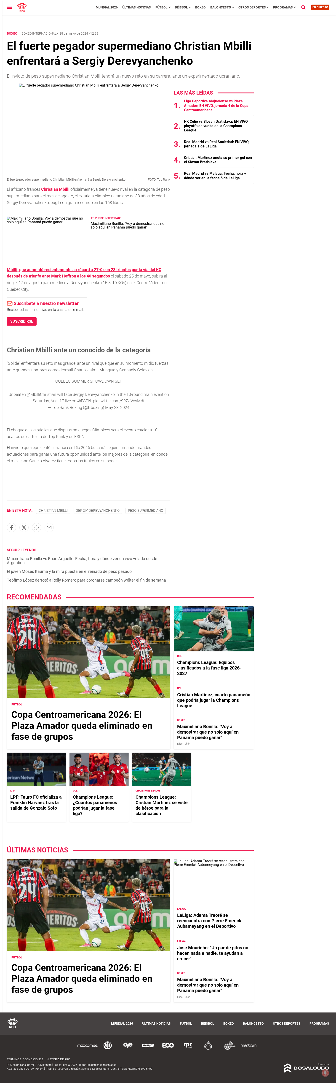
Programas (283, 7)
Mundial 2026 (107, 7)
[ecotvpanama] (168, 1049)
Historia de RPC (58, 1059)
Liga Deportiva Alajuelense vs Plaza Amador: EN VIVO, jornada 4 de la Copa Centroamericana (216, 105)
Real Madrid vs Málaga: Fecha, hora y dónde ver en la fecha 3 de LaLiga (215, 175)
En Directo (320, 7)
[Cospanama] (148, 1049)
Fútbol (161, 7)
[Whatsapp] (36, 527)
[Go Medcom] (87, 1049)
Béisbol (181, 7)
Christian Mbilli (53, 511)
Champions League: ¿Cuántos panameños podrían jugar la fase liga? (95, 805)
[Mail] (49, 527)
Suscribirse (21, 321)
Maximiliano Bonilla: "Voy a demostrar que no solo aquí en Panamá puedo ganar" (127, 225)
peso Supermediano (145, 511)
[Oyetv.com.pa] (128, 1049)
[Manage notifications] (325, 1073)
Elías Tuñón (183, 743)
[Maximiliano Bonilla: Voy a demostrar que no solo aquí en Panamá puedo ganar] (47, 222)
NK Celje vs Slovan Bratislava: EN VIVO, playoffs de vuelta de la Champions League (216, 125)
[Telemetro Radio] (228, 1049)
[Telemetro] (108, 1049)
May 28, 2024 (117, 407)
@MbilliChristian (41, 394)
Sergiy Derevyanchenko (98, 511)
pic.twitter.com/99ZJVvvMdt (118, 400)
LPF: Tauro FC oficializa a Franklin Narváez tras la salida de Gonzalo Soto (36, 802)
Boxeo (200, 7)
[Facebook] (11, 527)
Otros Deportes (252, 7)
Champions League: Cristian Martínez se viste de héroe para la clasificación (162, 805)
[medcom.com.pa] (248, 1049)
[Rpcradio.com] (188, 1049)
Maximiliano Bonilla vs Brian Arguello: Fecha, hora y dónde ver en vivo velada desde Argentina (82, 560)
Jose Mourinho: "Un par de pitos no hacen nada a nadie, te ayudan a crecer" (212, 953)
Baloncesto (220, 7)
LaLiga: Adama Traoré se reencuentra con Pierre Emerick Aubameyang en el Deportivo (209, 920)
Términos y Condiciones (25, 1059)
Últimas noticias (136, 7)
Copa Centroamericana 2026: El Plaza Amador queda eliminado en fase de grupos (81, 725)
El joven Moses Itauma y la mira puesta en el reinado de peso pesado (69, 571)
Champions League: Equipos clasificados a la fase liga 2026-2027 (209, 668)
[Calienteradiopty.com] (208, 1049)
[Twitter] (24, 527)
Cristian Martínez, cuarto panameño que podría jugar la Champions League (213, 700)
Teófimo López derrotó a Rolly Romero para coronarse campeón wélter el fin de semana (86, 580)
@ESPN (84, 400)
